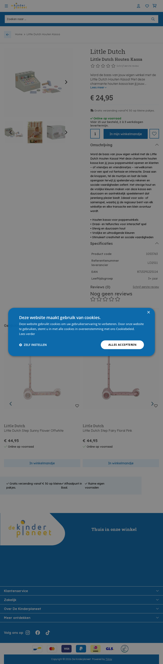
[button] (33, 345)
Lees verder (27, 334)
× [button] (148, 312)
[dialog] (81, 332)
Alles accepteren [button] (122, 345)
